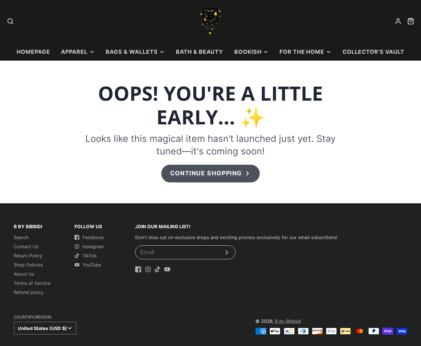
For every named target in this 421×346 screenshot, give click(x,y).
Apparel (74, 51)
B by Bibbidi (288, 321)
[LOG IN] (398, 21)
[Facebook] (138, 269)
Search (21, 237)
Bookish (247, 51)
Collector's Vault (373, 51)
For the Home (302, 51)
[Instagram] (148, 269)
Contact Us (26, 246)
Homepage (33, 51)
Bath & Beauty (199, 51)
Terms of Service (32, 283)
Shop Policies (28, 265)
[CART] (410, 21)
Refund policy (29, 292)
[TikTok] (157, 269)
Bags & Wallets (132, 51)
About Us (24, 274)
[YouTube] (167, 269)
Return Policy (28, 255)
